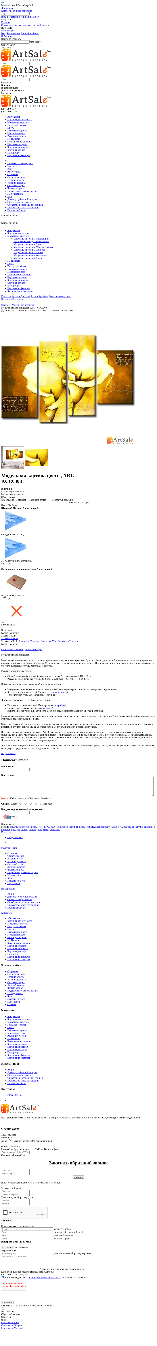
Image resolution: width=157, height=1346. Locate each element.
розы (39, 829)
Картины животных (17, 147)
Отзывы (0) (18, 649)
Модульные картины (18, 122)
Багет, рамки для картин (20, 291)
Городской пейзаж (16, 125)
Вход (3, 16)
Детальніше (7, 8)
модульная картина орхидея (137, 826)
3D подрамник (15, 193)
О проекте (12, 174)
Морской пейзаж (16, 133)
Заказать (6, 1220)
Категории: (7, 913)
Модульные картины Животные (30, 255)
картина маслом (103, 826)
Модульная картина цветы (24, 826)
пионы (32, 829)
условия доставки (57, 692)
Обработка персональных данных (25, 204)
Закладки (12, 166)
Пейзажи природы (17, 130)
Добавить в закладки (62, 310)
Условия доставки (16, 182)
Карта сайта (13, 883)
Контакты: (6, 832)
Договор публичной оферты (22, 199)
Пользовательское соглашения (23, 207)
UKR (9, 19)
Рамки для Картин (17, 136)
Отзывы (11, 1004)
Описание (6, 649)
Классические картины (19, 141)
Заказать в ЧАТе (9, 638)
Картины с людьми (17, 144)
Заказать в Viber (49, 641)
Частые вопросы (22, 25)
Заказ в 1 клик (8, 635)
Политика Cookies (16, 210)
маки (45, 829)
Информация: (8, 888)
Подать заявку (8, 753)
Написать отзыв (37, 310)
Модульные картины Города (28, 244)
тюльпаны (55, 829)
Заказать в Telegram (68, 641)
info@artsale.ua (15, 837)
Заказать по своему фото (20, 163)
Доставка (25, 296)
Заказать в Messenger (29, 641)
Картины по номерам (18, 959)
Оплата (16, 296)
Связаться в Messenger (12, 1328)
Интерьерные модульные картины (31, 241)
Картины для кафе (17, 150)
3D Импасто (13, 139)
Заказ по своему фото (60, 296)
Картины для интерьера (19, 119)
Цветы (10, 128)
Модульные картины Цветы (28, 252)
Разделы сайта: (9, 848)
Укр (3, 47)
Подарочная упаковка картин (22, 191)
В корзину (6, 630)
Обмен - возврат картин (19, 202)
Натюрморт (13, 152)
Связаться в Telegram (12, 1325)
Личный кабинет (30, 16)
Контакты (6, 296)
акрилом (117, 826)
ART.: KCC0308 (47, 826)
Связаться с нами (16, 177)
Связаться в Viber (10, 1322)
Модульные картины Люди (27, 258)
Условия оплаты (15, 180)
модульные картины (67, 826)
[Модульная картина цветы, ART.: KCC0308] (68, 444)
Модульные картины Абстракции (31, 238)
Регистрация (13, 16)
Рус (9, 47)
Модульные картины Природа (29, 249)
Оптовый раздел (40, 25)
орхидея (15, 829)
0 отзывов (21, 310)
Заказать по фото (16, 880)
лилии (24, 829)
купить (90, 826)
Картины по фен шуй (18, 155)
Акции (34, 296)
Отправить (7, 1303)
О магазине (7, 25)
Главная (5, 305)
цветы (82, 826)
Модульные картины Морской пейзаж (33, 247)
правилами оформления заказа (44, 1277)
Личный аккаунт (16, 867)
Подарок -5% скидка (12, 299)
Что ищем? (36, 41)
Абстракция (13, 116)
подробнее (59, 705)
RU (3, 19)
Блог (9, 196)
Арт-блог (43, 296)
